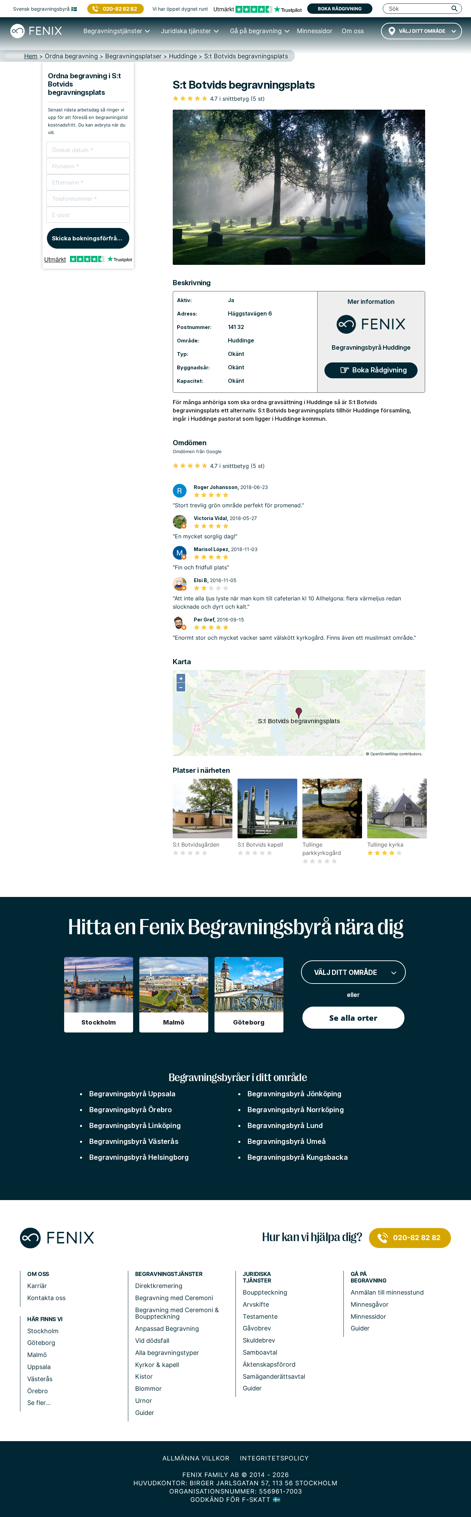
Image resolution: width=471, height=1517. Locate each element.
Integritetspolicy (274, 1458)
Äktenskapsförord (269, 1364)
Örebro (37, 1391)
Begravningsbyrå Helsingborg (139, 1157)
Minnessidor (368, 1316)
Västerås (39, 1379)
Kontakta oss (46, 1297)
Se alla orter (353, 1017)
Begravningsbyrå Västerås (134, 1141)
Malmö (37, 1354)
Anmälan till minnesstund (387, 1292)
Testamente (260, 1316)
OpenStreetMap (384, 753)
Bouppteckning (265, 1292)
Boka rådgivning (340, 8)
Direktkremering (158, 1285)
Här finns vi (44, 1319)
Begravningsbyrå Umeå (287, 1141)
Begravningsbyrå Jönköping (295, 1094)
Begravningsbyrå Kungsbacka (298, 1157)
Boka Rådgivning (379, 370)
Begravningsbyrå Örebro (130, 1110)
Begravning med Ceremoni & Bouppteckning (177, 1313)
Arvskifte (256, 1304)
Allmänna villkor (196, 1458)
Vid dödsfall (152, 1340)
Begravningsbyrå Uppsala (132, 1094)
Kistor (144, 1376)
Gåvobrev (257, 1328)
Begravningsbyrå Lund (285, 1125)
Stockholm (43, 1331)
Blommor (148, 1388)
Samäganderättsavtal (274, 1376)
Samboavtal (260, 1352)
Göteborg (41, 1342)
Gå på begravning (369, 1277)
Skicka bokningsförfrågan (90, 238)
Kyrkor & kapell (157, 1364)
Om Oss (38, 1274)
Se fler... (39, 1402)
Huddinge (241, 340)
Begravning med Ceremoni (174, 1297)
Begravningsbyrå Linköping (135, 1125)
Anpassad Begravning (167, 1328)
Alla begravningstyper (167, 1352)
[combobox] (421, 31)
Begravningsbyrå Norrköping (296, 1110)
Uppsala (39, 1366)
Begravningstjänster (169, 1274)
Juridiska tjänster (257, 1277)
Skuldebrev (259, 1340)
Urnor (143, 1400)
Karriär (37, 1285)
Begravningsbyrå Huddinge (371, 347)
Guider (144, 1412)
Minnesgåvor (370, 1304)
